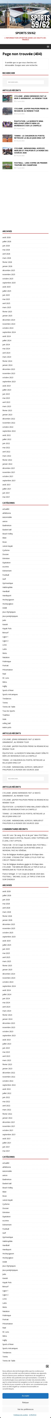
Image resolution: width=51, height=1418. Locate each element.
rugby (4, 686)
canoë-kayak (7, 546)
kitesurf (5, 632)
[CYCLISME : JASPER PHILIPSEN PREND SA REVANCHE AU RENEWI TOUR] (7, 113)
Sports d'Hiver (8, 690)
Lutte (4, 649)
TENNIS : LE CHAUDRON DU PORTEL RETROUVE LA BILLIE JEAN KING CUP (29, 137)
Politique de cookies (21, 1415)
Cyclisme (6, 550)
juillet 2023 (6, 390)
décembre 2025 (8, 270)
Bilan (4, 538)
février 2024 (7, 361)
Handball (5, 591)
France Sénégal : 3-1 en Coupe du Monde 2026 (21, 874)
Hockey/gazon (8, 599)
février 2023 (7, 410)
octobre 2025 (7, 278)
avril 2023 (6, 402)
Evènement (7, 571)
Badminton (6, 525)
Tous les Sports (8, 711)
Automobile (7, 517)
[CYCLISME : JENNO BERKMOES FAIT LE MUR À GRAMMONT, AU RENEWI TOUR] (7, 101)
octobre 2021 (7, 476)
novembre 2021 (8, 472)
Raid (4, 674)
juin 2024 (6, 344)
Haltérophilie (7, 587)
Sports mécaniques (10, 694)
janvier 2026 (7, 266)
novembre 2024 (8, 324)
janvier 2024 (7, 365)
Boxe (4, 542)
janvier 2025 (7, 315)
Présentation (7, 670)
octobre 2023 (7, 377)
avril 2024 (6, 353)
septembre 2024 (9, 332)
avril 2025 (6, 303)
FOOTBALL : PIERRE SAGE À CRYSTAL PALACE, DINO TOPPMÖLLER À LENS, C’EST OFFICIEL (25, 838)
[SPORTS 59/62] (25, 27)
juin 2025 (6, 295)
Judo (4, 620)
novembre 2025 (8, 274)
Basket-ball (6, 529)
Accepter (25, 1396)
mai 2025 (6, 299)
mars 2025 (6, 307)
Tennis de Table (8, 707)
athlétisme (6, 513)
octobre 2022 (7, 427)
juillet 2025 (6, 291)
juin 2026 (6, 245)
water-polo (6, 727)
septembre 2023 (9, 381)
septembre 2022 (9, 431)
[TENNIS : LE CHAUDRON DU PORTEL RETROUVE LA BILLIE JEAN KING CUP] (7, 140)
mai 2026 (6, 250)
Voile (4, 719)
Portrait (5, 665)
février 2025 (7, 311)
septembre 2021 (9, 480)
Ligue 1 (5, 637)
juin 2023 (6, 394)
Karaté (5, 624)
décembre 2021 (8, 468)
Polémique (6, 661)
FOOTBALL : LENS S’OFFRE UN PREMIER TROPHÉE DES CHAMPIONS (30, 164)
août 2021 (6, 484)
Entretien (6, 558)
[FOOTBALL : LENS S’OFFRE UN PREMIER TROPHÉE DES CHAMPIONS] (7, 168)
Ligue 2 (5, 641)
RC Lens (5, 678)
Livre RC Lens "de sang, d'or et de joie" (18, 835)
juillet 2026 (6, 241)
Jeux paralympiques (10, 616)
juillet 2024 (6, 340)
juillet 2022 (6, 439)
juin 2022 (6, 443)
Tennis (5, 702)
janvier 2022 (7, 464)
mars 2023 (6, 406)
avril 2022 (6, 451)
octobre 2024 (7, 328)
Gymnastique (7, 583)
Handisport (6, 595)
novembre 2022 (8, 423)
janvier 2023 (7, 414)
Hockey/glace (7, 604)
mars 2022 (6, 456)
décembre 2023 (8, 369)
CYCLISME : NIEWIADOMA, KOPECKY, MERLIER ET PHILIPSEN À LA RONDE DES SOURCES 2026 (31, 150)
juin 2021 (6, 493)
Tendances (6, 698)
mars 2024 (6, 357)
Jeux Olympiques (9, 612)
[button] (47, 1366)
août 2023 (6, 386)
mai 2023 (6, 398)
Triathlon (6, 715)
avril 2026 (6, 254)
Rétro (4, 682)
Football (5, 575)
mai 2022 (6, 447)
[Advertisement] (25, 202)
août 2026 (6, 237)
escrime (5, 566)
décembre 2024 (8, 320)
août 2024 (6, 336)
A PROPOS (32, 1415)
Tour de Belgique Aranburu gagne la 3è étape (20, 854)
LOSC (4, 645)
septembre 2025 (9, 283)
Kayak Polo (7, 628)
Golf (4, 579)
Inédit (4, 608)
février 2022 (7, 460)
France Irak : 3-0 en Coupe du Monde (17, 845)
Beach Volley (7, 534)
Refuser (25, 1402)
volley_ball (6, 723)
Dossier (5, 554)
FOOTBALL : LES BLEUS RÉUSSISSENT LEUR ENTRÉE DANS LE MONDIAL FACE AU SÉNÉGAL (24, 848)
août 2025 (6, 287)
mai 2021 (6, 497)
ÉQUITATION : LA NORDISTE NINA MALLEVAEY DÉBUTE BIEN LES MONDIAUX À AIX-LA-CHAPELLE (28, 123)
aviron (4, 521)
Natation (6, 657)
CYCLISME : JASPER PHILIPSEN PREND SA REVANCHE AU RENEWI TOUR (31, 109)
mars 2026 (6, 258)
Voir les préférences (25, 1409)
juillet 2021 (6, 489)
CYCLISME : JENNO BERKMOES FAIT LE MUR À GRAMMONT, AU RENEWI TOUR (30, 97)
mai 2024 (6, 348)
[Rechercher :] (25, 82)
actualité (5, 509)
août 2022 (6, 435)
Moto (4, 653)
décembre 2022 (8, 419)
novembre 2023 (8, 373)
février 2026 (7, 262)
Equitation (6, 562)
